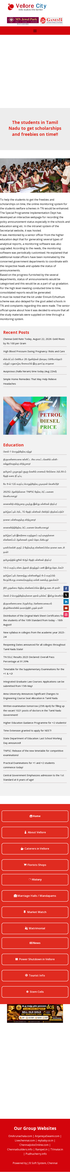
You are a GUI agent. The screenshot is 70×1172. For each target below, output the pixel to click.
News (36, 943)
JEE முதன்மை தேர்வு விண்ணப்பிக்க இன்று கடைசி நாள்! (31, 587)
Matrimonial (37, 928)
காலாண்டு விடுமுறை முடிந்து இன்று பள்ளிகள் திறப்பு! (30, 503)
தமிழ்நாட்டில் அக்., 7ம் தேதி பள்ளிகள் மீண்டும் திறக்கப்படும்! (33, 511)
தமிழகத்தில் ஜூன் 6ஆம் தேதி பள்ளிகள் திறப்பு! (27, 559)
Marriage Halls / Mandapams (36, 896)
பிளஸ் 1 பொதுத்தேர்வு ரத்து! (17, 451)
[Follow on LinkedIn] (66, 601)
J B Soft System (37, 1163)
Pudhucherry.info (36, 1154)
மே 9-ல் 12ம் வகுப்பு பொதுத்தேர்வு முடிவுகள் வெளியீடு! (31, 483)
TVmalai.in (56, 1149)
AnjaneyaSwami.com (47, 1136)
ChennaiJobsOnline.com (34, 1145)
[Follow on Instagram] (66, 614)
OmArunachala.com (20, 1136)
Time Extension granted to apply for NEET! (27, 730)
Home (37, 816)
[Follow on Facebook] (66, 588)
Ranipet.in (41, 1149)
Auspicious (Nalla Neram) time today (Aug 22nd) (30, 371)
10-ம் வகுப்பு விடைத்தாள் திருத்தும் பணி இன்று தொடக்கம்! (33, 567)
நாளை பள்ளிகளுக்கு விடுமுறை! (19, 519)
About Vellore (37, 832)
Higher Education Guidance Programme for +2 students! (34, 722)
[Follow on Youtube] (66, 608)
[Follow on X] (66, 595)
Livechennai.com (25, 1140)
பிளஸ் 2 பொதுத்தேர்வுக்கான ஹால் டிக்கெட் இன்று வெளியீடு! (34, 595)
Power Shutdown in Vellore (37, 959)
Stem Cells (37, 992)
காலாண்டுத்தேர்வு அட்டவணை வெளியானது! (26, 527)
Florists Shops (36, 865)
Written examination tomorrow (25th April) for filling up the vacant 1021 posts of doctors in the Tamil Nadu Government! (34, 710)
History (37, 879)
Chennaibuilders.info (20, 1149)
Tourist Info (37, 975)
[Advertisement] (35, 71)
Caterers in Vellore (37, 848)
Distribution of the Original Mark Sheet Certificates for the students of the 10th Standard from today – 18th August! (33, 620)
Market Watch (36, 912)
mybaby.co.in (45, 1140)
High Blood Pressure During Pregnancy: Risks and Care (34, 351)
